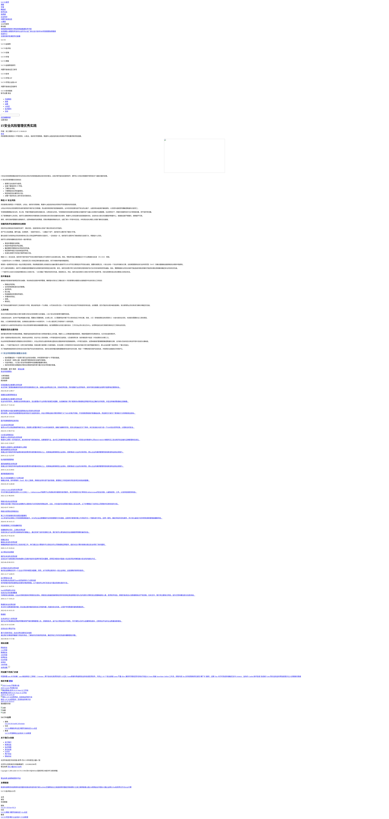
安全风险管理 (6, 371)
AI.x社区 (34, 728)
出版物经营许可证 (14, 778)
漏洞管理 (7, 459)
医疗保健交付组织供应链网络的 (20, 411)
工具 (10, 578)
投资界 (117, 787)
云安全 (6, 540)
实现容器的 (11, 385)
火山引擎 (128, 787)
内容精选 (8, 99)
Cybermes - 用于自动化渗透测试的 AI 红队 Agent (54, 676)
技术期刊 (8, 109)
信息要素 (9, 593)
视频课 (3, 29)
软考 (13, 31)
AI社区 (7, 106)
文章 (2, 36)
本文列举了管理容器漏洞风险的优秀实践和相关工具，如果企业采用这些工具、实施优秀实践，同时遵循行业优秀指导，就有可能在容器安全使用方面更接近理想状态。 (61, 387)
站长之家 (54, 787)
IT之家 (75, 787)
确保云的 (9, 542)
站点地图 (8, 747)
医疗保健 (4, 421)
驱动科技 (30, 787)
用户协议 (8, 754)
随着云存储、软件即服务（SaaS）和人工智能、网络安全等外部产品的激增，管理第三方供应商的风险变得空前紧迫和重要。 (45, 480)
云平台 (13, 628)
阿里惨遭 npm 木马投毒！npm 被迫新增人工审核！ (19, 676)
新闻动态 (8, 745)
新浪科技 (4, 787)
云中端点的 (10, 568)
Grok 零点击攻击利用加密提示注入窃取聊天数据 (283, 676)
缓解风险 (18, 525)
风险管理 (4, 525)
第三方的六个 (12, 478)
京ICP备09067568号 (15, 767)
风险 (12, 474)
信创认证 (18, 31)
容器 (2, 540)
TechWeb (43, 787)
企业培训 (4, 17)
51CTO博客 (9, 728)
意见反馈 (8, 749)
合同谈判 (7, 590)
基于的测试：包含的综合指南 (16, 633)
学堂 (2, 7)
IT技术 (37, 31)
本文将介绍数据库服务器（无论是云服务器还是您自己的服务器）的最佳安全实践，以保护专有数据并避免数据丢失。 (43, 607)
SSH (7, 425)
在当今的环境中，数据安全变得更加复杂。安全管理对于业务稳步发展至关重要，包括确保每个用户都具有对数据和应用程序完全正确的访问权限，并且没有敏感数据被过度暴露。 (65, 401)
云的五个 (9, 619)
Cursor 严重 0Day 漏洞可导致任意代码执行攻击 (130, 676)
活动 (6, 111)
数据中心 (4, 447)
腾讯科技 (10, 787)
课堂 (12, 36)
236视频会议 (93, 787)
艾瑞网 (48, 787)
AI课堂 (3, 21)
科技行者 (36, 787)
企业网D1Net (110, 787)
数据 (12, 552)
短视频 (17, 29)
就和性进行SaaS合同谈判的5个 (18, 580)
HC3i (17, 723)
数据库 (8, 604)
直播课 (22, 29)
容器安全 (4, 395)
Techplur (22, 723)
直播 (18, 36)
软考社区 (4, 12)
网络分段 (9, 501)
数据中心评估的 (11, 437)
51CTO (7, 723)
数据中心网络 (22, 447)
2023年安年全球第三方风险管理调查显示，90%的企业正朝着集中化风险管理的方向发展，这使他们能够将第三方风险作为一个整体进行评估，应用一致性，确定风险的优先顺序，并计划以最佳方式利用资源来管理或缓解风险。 (82, 518)
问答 (9, 36)
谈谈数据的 (11, 399)
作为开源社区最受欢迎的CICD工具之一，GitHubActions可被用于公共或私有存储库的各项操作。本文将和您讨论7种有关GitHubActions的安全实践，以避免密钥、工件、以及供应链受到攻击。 (69, 492)
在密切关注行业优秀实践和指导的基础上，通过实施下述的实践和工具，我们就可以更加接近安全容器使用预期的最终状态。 (45, 532)
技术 (2, 459)
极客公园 (86, 787)
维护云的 (9, 556)
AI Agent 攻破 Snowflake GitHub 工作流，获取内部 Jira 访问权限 (169, 676)
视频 (6, 101)
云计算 (3, 552)
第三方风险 (11, 525)
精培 (14, 733)
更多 (11, 681)
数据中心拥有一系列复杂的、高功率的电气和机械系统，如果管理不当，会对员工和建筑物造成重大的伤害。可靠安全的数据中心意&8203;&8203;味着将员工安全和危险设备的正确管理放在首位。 (70, 440)
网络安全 (14, 395)
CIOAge (12, 723)
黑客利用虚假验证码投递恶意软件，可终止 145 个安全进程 (92, 676)
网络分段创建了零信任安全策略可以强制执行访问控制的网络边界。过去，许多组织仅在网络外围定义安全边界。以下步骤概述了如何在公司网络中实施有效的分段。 (60, 504)
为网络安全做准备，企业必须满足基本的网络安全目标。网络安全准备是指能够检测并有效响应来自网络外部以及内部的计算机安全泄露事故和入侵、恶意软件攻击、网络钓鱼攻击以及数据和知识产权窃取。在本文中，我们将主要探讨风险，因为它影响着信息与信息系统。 (98, 595)
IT (11, 371)
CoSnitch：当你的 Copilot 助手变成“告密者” (251, 676)
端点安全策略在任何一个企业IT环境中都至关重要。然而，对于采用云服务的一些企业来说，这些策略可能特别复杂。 (43, 570)
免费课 (3, 14)
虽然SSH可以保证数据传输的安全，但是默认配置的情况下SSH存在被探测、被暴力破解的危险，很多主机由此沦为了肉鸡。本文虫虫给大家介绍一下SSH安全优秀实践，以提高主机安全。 (68, 427)
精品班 (3, 9)
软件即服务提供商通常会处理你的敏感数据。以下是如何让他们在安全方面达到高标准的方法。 (35, 583)
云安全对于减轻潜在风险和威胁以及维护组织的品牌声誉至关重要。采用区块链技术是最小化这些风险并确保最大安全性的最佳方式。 (48, 559)
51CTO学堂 (9, 733)
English (7, 751)
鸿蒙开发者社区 (6, 19)
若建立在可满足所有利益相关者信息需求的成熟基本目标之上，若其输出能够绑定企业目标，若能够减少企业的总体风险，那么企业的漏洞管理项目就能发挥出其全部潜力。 (62, 452)
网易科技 (17, 787)
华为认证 (25, 31)
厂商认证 (31, 31)
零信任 (9, 511)
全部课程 (4, 31)
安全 (7, 578)
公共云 (13, 590)
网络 (12, 459)
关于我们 (8, 742)
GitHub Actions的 (11, 490)
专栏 (15, 36)
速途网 (59, 787)
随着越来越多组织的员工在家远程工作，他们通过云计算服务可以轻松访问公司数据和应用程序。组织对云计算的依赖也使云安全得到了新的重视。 (53, 544)
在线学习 (4, 34)
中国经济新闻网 (67, 787)
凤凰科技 (23, 787)
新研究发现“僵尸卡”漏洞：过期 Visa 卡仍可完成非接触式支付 (214, 676)
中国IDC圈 (102, 787)
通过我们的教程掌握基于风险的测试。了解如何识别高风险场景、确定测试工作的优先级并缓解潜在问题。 (39, 635)
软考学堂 (28, 29)
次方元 (122, 787)
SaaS (2, 590)
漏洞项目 (9, 449)
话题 (6, 104)
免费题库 (52, 31)
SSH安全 (4, 435)
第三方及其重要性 (14, 515)
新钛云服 (21, 369)
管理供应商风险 (13, 421)
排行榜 (13, 29)
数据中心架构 (12, 447)
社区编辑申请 (6, 117)
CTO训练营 (27, 733)
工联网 (80, 787)
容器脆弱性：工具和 (13, 530)
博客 (2, 4)
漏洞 (9, 395)
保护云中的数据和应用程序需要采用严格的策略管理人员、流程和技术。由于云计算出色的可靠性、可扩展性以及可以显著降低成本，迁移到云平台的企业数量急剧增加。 (61, 621)
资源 (5, 36)
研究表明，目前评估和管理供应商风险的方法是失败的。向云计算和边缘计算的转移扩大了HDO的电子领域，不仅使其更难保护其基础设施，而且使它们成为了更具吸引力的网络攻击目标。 (68, 413)
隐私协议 (8, 756)
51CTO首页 (5, 2)
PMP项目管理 (44, 31)
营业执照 (4, 778)
